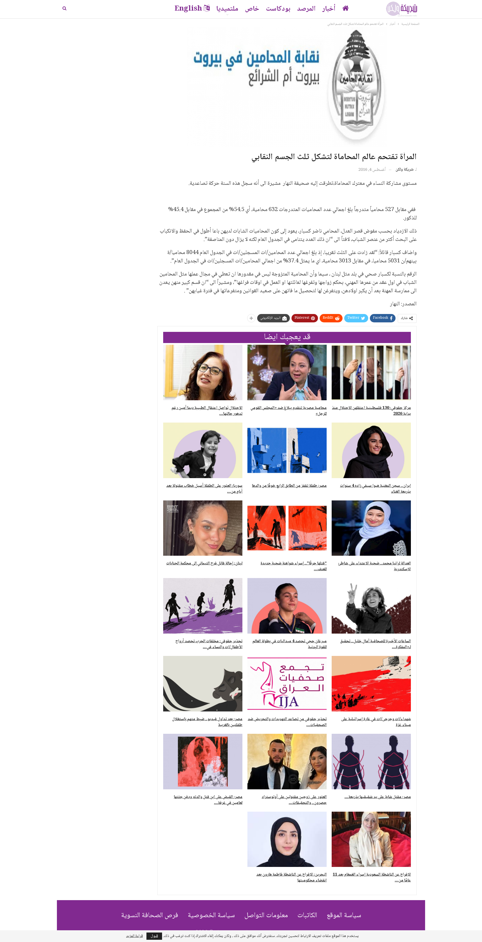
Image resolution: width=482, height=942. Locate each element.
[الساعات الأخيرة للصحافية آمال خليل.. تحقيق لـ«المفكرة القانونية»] (371, 606)
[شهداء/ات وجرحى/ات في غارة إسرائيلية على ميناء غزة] (371, 683)
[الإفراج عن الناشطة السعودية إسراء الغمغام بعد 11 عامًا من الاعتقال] (371, 839)
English (188, 9)
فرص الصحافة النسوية (149, 916)
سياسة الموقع (344, 916)
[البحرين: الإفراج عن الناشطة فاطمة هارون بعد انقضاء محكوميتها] (287, 839)
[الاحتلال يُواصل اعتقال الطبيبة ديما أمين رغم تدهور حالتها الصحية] (202, 372)
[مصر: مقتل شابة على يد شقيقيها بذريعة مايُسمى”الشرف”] (371, 761)
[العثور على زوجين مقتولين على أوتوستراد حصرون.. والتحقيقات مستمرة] (287, 761)
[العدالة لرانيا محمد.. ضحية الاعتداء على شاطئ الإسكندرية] (371, 528)
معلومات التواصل (266, 916)
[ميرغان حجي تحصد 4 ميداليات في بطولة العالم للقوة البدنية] (287, 606)
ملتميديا (227, 9)
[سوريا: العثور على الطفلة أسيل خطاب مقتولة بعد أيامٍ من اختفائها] (202, 450)
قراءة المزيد (134, 936)
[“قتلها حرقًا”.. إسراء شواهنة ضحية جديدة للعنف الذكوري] (287, 528)
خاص (252, 9)
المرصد (306, 9)
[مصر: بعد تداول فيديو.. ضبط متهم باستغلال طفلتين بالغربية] (202, 683)
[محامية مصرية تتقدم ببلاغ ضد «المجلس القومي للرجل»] (287, 372)
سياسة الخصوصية (211, 916)
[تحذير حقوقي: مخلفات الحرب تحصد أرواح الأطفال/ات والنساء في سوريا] (202, 606)
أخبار (329, 9)
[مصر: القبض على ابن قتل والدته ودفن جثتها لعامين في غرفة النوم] (202, 761)
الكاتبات (307, 916)
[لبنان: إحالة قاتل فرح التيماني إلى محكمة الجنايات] (202, 528)
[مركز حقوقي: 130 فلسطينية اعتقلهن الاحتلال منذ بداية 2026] (371, 372)
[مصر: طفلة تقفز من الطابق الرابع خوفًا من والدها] (287, 450)
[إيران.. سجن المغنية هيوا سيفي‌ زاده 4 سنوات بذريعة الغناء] (371, 450)
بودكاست (278, 9)
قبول (154, 936)
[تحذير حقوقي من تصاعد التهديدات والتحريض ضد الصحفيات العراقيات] (287, 683)
